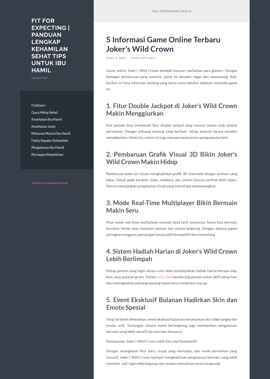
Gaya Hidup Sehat (44, 112)
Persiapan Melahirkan (47, 154)
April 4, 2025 (116, 58)
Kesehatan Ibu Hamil (46, 119)
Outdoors (38, 105)
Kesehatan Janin (43, 126)
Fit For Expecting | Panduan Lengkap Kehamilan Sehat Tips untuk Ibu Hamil (50, 45)
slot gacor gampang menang (49, 183)
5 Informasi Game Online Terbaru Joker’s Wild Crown (163, 44)
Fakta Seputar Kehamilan (49, 140)
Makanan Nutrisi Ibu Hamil (50, 133)
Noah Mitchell (143, 58)
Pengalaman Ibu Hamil (47, 147)
